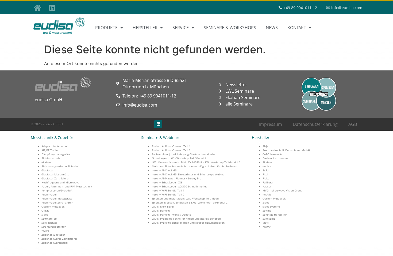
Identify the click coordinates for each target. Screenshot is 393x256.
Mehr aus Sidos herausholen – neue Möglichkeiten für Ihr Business (194, 166)
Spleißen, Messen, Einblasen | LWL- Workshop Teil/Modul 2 (190, 202)
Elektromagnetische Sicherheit (60, 166)
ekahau (46, 162)
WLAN (45, 230)
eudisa (267, 166)
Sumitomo (269, 218)
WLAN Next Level (163, 206)
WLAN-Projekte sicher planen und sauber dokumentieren (188, 222)
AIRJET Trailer (50, 150)
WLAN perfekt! (161, 210)
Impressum (270, 124)
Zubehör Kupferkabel (54, 242)
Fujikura (268, 182)
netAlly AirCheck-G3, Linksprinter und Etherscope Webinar (189, 174)
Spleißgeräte (49, 222)
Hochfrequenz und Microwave (60, 182)
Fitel (265, 174)
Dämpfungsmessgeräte (56, 154)
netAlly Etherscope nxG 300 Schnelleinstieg (179, 186)
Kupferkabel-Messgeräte (56, 198)
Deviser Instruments (275, 158)
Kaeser (267, 186)
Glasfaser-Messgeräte (55, 174)
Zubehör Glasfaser (53, 234)
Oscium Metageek (52, 206)
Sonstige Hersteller (275, 214)
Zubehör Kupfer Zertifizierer (59, 238)
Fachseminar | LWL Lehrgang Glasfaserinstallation (184, 154)
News (272, 28)
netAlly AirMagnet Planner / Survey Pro (176, 178)
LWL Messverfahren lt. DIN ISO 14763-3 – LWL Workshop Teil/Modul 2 (196, 162)
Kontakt (296, 28)
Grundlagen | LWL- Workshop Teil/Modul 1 (179, 158)
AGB (352, 124)
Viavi (266, 222)
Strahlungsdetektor (53, 226)
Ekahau (267, 162)
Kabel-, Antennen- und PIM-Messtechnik (66, 186)
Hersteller (145, 28)
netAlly (267, 194)
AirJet (266, 146)
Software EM (49, 218)
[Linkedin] (52, 7)
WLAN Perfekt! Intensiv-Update (171, 214)
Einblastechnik (50, 158)
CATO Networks (273, 154)
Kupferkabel (49, 194)
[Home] (37, 7)
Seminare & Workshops (230, 28)
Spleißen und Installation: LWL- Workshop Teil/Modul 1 (187, 198)
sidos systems (271, 206)
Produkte (106, 28)
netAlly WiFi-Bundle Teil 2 (168, 194)
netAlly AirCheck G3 (164, 170)
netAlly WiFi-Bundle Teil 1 (168, 190)
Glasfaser (47, 170)
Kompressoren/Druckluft (56, 190)
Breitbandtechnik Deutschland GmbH (286, 150)
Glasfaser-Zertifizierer (55, 178)
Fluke (266, 178)
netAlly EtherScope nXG (167, 182)
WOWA (267, 226)
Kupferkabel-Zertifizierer (57, 202)
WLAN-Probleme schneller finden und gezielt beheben (186, 218)
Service (180, 28)
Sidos (44, 214)
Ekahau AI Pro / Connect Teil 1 (171, 146)
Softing (267, 210)
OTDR (45, 210)
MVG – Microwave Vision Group (282, 190)
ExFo (265, 170)
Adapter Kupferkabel (54, 146)
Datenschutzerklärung (315, 124)
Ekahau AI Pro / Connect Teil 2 (171, 150)
